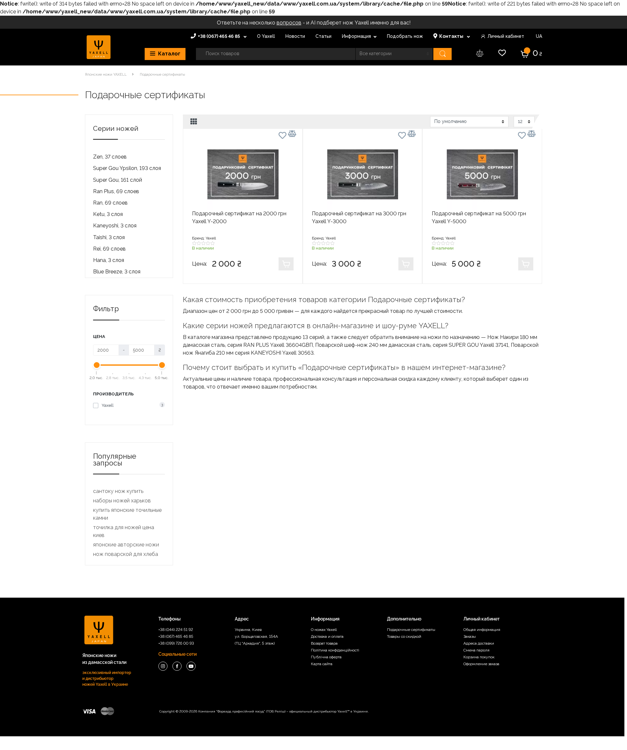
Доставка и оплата (327, 636)
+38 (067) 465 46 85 (219, 36)
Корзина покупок (478, 657)
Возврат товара (324, 643)
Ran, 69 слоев (110, 203)
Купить (286, 263)
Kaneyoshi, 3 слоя (115, 225)
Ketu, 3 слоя (108, 214)
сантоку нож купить (118, 491)
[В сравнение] (292, 133)
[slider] (97, 365)
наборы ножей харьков (122, 500)
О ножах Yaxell (324, 629)
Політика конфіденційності (335, 650)
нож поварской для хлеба (125, 554)
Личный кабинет (506, 36)
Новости (295, 36)
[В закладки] (282, 136)
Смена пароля (476, 650)
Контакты (451, 36)
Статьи (323, 36)
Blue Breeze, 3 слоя (116, 271)
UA (538, 36)
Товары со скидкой (404, 636)
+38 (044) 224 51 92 (175, 629)
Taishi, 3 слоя (109, 237)
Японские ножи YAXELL (106, 74)
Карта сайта (321, 664)
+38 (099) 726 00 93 (176, 643)
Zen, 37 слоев (110, 157)
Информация (356, 36)
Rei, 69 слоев (109, 249)
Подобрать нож (405, 36)
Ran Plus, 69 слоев (116, 191)
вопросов (289, 23)
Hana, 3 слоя (108, 260)
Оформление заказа (481, 664)
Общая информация (481, 629)
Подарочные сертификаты (411, 629)
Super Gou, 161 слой (117, 180)
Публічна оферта (326, 657)
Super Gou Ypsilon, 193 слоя (127, 168)
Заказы (469, 636)
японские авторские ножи (126, 545)
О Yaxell (266, 36)
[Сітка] (193, 121)
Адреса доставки (478, 643)
